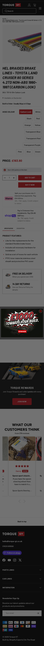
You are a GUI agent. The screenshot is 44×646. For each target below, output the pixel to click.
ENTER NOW (22, 331)
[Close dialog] (40, 311)
